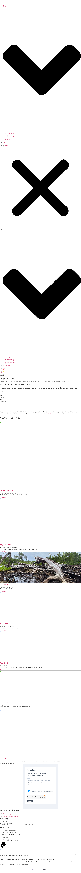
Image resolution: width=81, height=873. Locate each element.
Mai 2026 (4, 758)
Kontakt (4, 144)
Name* (1, 391)
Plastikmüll (7, 139)
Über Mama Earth (7, 141)
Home (4, 5)
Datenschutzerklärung (52, 413)
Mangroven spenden (10, 136)
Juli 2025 (4, 584)
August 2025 (5, 545)
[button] (40, 188)
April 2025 (4, 663)
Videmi (37, 866)
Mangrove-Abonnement (10, 135)
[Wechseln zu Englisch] (5, 145)
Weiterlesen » (3, 497)
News (4, 142)
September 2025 (7, 490)
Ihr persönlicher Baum (10, 138)
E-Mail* (2, 395)
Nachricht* (2, 399)
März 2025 (4, 702)
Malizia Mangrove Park (10, 133)
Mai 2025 (4, 624)
